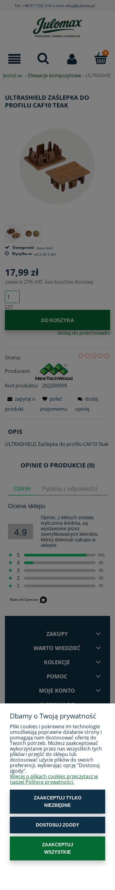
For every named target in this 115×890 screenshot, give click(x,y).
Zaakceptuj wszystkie (57, 848)
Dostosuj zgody (57, 824)
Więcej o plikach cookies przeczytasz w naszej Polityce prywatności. (54, 779)
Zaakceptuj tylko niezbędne (58, 801)
